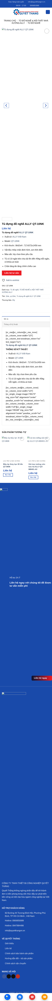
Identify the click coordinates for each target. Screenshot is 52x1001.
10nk (7, 296)
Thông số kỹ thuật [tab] (11, 324)
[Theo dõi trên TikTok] (9, 976)
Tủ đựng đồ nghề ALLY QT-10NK (29, 296)
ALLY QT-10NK (26, 232)
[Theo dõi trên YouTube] (18, 976)
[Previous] (6, 105)
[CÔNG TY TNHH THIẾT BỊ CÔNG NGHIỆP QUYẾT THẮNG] (26, 12)
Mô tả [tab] (6, 319)
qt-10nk (13, 296)
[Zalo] (7, 997)
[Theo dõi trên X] (13, 976)
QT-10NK (15, 241)
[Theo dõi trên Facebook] (4, 976)
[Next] (45, 105)
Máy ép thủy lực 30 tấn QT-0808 (13, 465)
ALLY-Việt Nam (19, 237)
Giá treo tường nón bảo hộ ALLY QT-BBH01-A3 (37, 466)
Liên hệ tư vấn (11, 273)
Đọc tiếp (8, 475)
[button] (3, 12)
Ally (13, 300)
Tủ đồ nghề (34, 23)
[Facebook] (20, 997)
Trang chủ (10, 21)
